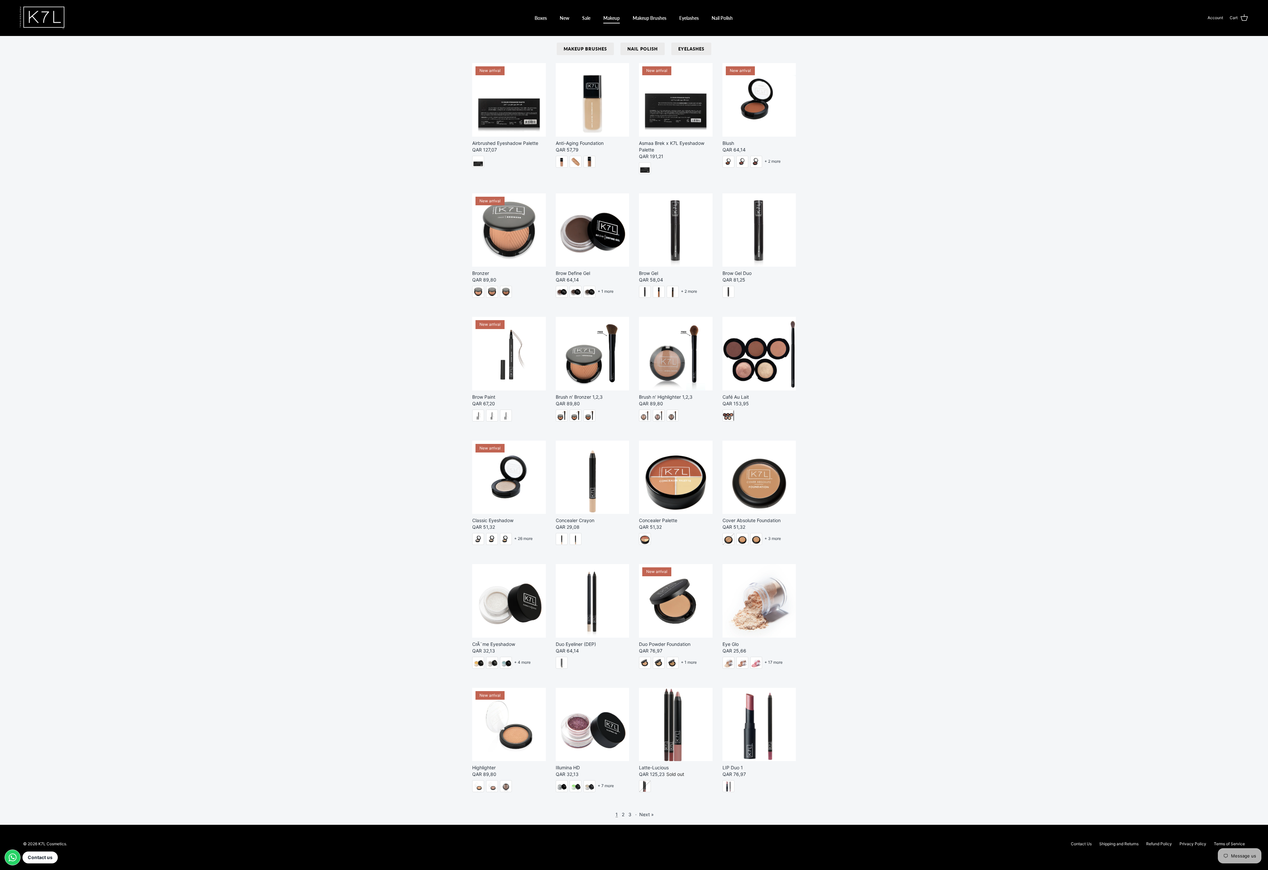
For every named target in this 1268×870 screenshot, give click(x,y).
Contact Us (1081, 843)
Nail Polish (722, 18)
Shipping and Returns (1119, 843)
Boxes (541, 18)
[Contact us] (12, 857)
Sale (586, 18)
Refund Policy (1159, 843)
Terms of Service (1229, 843)
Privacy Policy (1193, 843)
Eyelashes (689, 18)
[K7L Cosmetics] (42, 18)
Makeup (611, 18)
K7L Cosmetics (52, 843)
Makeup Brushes (649, 18)
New (564, 18)
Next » (646, 814)
